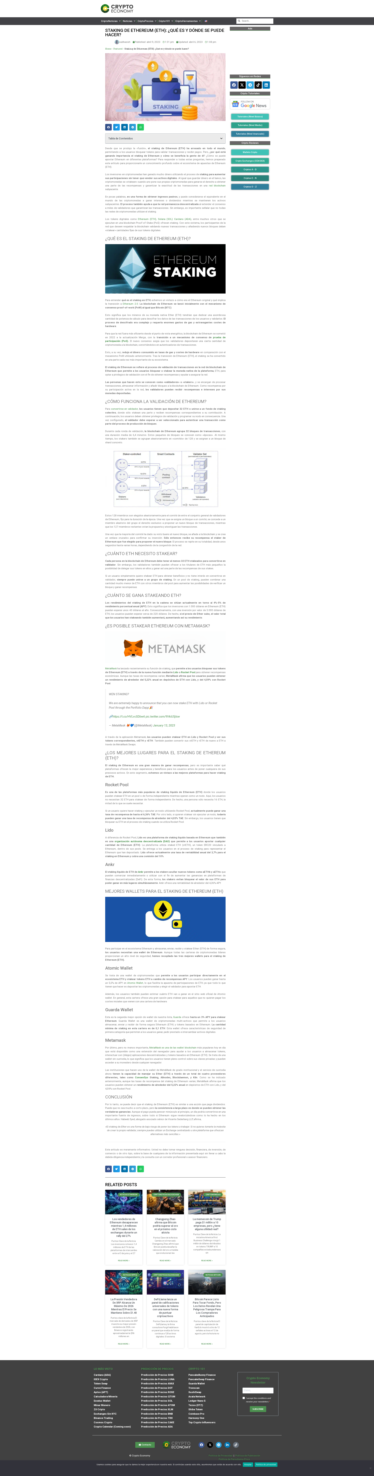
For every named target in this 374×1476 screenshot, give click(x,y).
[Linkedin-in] (227, 1445)
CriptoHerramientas (186, 21)
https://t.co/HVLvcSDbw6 (128, 716)
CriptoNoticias (109, 21)
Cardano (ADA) (182, 219)
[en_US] (206, 21)
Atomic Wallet (135, 982)
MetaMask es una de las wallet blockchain (172, 1047)
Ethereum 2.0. (130, 303)
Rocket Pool (188, 672)
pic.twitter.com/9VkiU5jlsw (163, 716)
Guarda (177, 1017)
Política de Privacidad (220, 1455)
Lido (175, 672)
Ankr (140, 871)
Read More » (123, 1261)
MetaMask (111, 668)
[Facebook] (234, 85)
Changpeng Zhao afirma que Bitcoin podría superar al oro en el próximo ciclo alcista (165, 1226)
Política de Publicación (247, 1455)
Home (108, 48)
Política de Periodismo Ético (234, 1459)
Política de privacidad (266, 1464)
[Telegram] (250, 85)
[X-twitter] (242, 85)
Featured (118, 48)
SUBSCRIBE (258, 1409)
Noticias (127, 21)
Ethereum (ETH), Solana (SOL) (155, 219)
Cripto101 (164, 21)
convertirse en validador (124, 408)
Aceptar (248, 1464)
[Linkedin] (266, 85)
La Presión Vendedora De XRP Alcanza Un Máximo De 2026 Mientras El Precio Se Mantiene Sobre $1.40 (124, 1306)
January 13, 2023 (164, 725)
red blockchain (217, 185)
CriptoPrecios (145, 21)
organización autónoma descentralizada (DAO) (142, 841)
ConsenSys (141, 1077)
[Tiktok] (258, 85)
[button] (108, 127)
